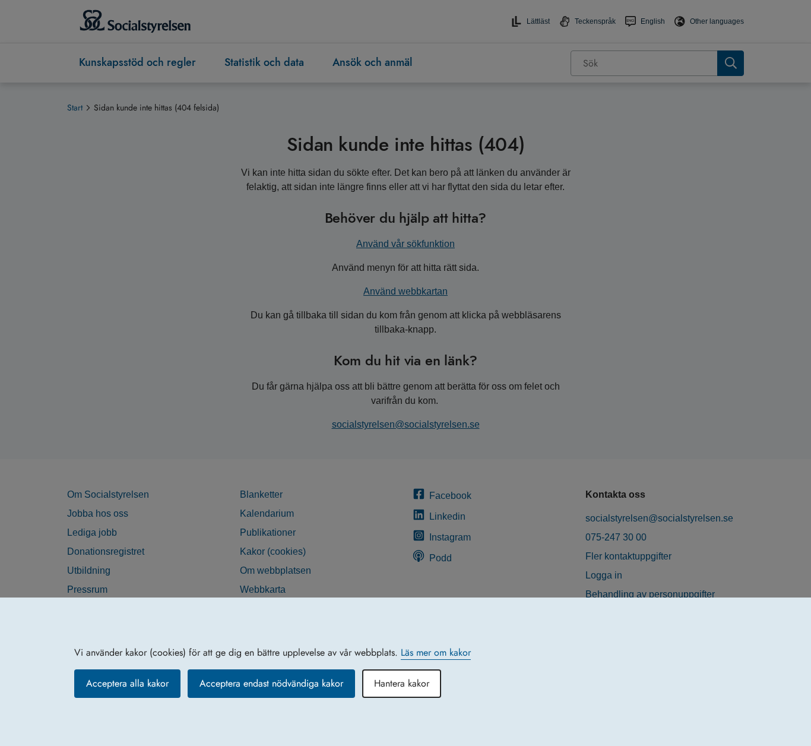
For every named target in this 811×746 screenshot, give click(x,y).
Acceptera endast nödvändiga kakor (271, 683)
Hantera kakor (401, 683)
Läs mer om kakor (436, 652)
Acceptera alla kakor (127, 683)
